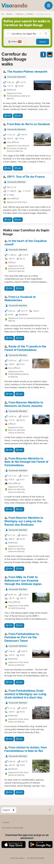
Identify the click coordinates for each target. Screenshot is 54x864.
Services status (17, 858)
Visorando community (12, 827)
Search (42, 41)
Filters (16, 41)
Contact (6, 822)
